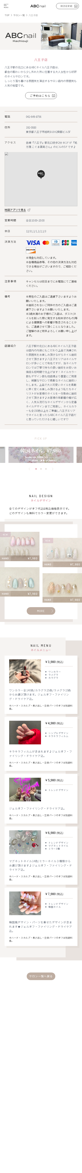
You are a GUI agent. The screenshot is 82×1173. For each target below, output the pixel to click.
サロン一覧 (19, 15)
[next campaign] (52, 469)
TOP (7, 15)
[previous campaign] (29, 469)
